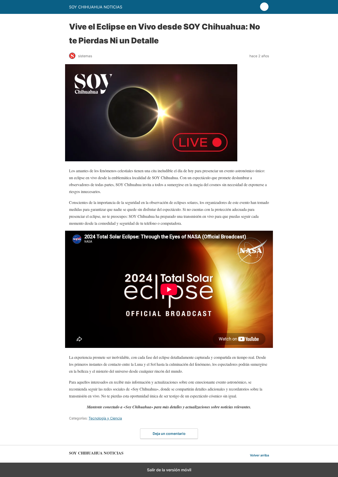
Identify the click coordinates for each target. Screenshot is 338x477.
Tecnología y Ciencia (105, 418)
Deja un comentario (169, 433)
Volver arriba (259, 455)
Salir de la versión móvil (169, 469)
